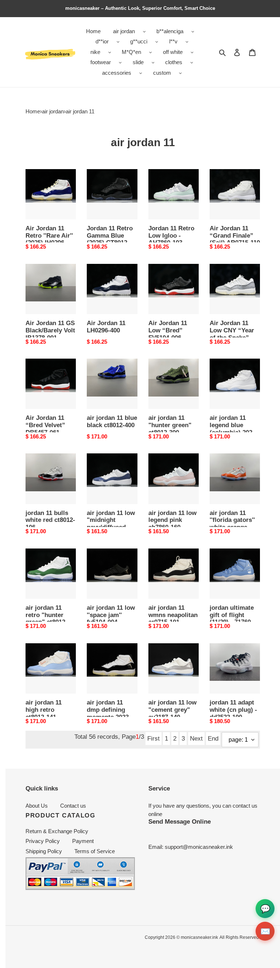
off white (173, 52)
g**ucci (138, 41)
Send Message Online (179, 821)
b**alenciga (169, 31)
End (213, 738)
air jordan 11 (80, 111)
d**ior (102, 41)
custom (162, 73)
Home (33, 111)
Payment (83, 841)
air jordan (124, 31)
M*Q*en (131, 52)
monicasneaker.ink (199, 937)
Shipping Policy (44, 851)
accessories (116, 73)
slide (138, 62)
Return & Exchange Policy (57, 831)
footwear (100, 62)
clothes (173, 62)
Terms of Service (94, 851)
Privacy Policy (43, 841)
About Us (37, 806)
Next (196, 738)
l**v (173, 41)
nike (95, 52)
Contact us (73, 806)
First (153, 738)
